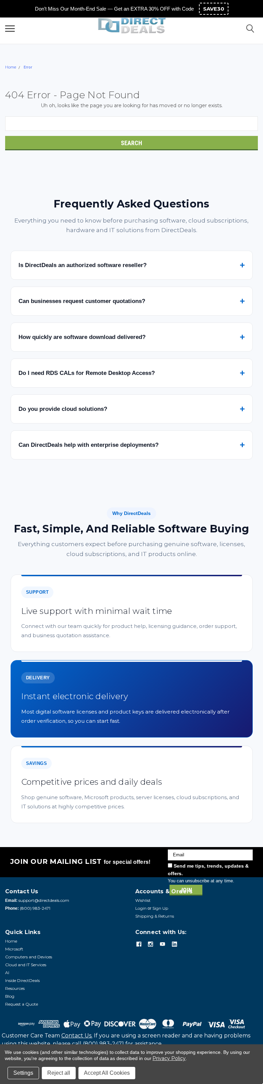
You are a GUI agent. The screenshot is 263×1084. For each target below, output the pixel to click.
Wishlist (143, 900)
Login (141, 908)
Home (10, 67)
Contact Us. (76, 1035)
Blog (9, 996)
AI (7, 972)
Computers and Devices (28, 956)
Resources (15, 988)
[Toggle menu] (10, 28)
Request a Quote (21, 1004)
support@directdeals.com (43, 900)
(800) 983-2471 (35, 908)
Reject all (58, 1073)
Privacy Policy (168, 1058)
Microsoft (14, 948)
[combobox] (131, 123)
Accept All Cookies (107, 1073)
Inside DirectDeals (22, 980)
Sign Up (160, 908)
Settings (23, 1073)
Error (28, 67)
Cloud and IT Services (25, 964)
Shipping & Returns (154, 916)
